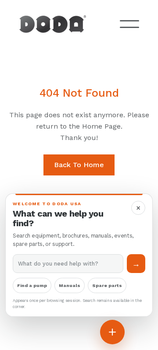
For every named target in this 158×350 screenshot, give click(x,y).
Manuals (69, 285)
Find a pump (32, 285)
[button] (129, 24)
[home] (59, 24)
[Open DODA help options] (112, 332)
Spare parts (107, 285)
